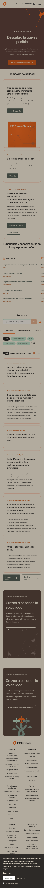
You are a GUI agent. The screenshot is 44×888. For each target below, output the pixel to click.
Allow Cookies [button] (9, 878)
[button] (10, 883)
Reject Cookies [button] (21, 878)
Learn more (7, 873)
